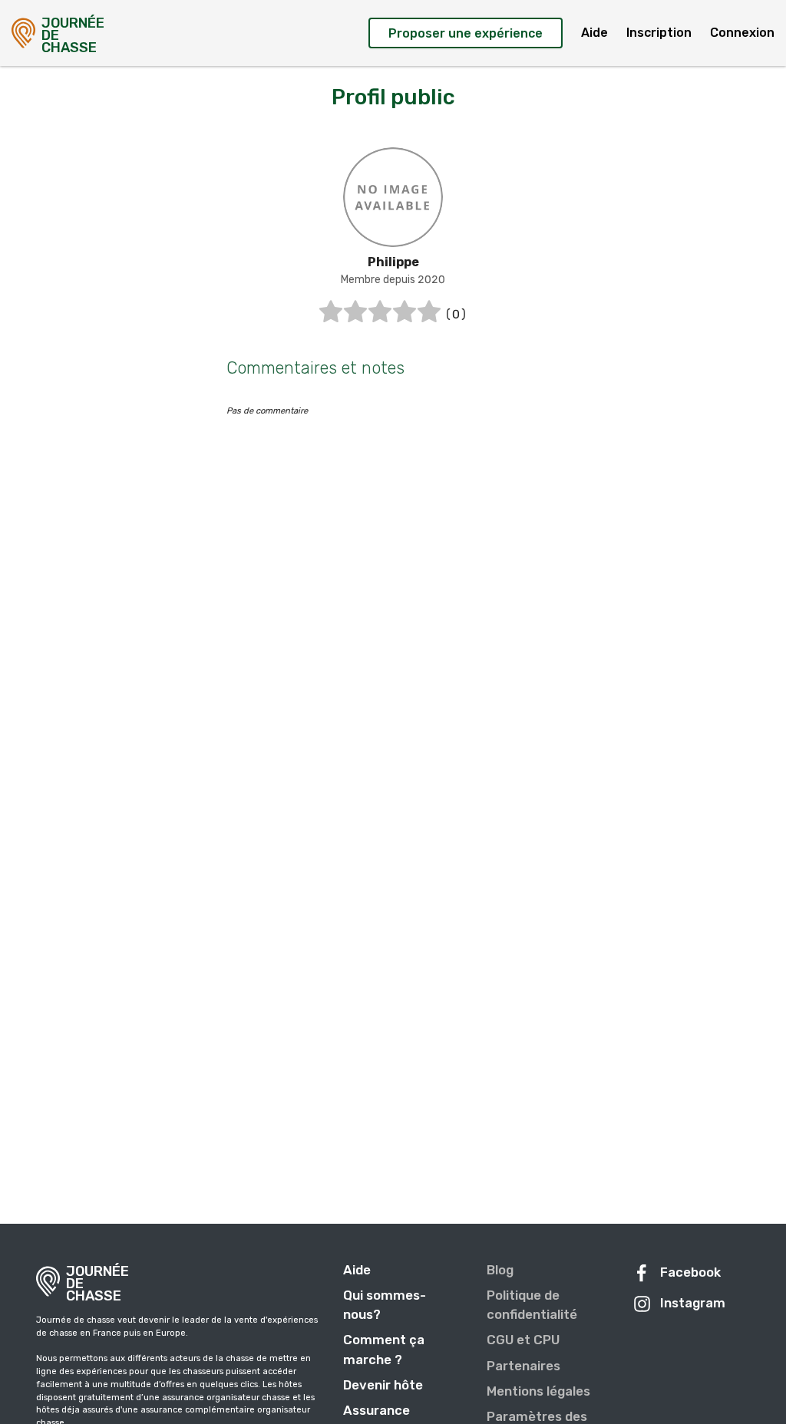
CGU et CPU (523, 1339)
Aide (594, 32)
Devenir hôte (383, 1385)
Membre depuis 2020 (393, 279)
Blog (500, 1269)
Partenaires (523, 1365)
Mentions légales (538, 1391)
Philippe (393, 262)
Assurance (376, 1410)
